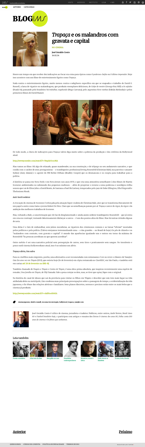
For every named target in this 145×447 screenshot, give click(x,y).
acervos (81, 2)
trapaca (71, 302)
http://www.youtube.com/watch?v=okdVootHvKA (35, 293)
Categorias (29, 7)
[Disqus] (72, 399)
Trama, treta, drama (122, 358)
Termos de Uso (72, 444)
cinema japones (24, 302)
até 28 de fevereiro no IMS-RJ (35, 263)
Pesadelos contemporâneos (70, 359)
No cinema (57, 47)
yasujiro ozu (79, 302)
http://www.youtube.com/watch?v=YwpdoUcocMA (35, 161)
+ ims (112, 2)
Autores (17, 7)
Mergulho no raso (53, 358)
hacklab (131, 444)
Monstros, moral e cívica (87, 359)
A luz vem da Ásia (36, 358)
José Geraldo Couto (61, 52)
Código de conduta (31, 444)
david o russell (36, 302)
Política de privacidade (53, 444)
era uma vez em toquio (50, 302)
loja (104, 2)
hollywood (63, 302)
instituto (93, 2)
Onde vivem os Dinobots (103, 359)
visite (70, 2)
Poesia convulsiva (19, 358)
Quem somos (15, 444)
